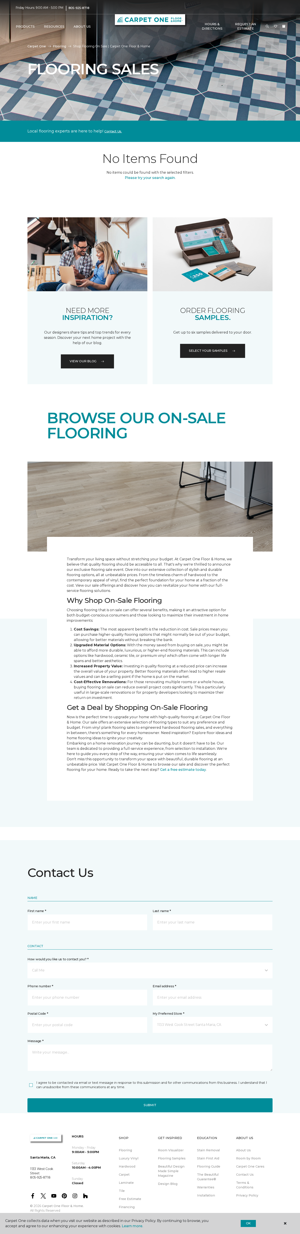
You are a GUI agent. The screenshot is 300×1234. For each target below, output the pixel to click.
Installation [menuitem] (206, 1195)
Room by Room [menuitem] (248, 1158)
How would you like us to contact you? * (58, 959)
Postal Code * (37, 1013)
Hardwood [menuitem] (127, 1166)
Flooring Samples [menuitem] (172, 1158)
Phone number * (40, 986)
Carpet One (36, 46)
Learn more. (132, 1226)
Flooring (59, 46)
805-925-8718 (79, 8)
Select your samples (208, 351)
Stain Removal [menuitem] (208, 1150)
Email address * (164, 986)
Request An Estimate (245, 26)
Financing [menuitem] (127, 1207)
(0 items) (283, 26)
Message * (35, 1041)
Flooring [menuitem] (125, 1150)
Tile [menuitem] (122, 1191)
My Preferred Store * (168, 1013)
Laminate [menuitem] (126, 1183)
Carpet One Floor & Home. (63, 1206)
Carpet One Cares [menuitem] (250, 1166)
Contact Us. (113, 131)
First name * (36, 911)
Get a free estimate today (183, 770)
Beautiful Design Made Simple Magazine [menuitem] (171, 1171)
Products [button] (25, 27)
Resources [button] (54, 27)
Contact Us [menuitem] (245, 1175)
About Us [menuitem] (243, 1150)
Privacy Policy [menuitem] (247, 1195)
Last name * (162, 911)
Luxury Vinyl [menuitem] (128, 1158)
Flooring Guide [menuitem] (208, 1166)
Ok (248, 1223)
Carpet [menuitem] (124, 1175)
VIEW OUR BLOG (83, 361)
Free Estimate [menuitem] (130, 1199)
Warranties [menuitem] (205, 1187)
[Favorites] (275, 26)
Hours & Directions (212, 26)
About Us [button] (82, 27)
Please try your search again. (150, 178)
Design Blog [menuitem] (167, 1184)
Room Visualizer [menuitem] (171, 1150)
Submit (150, 1105)
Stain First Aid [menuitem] (208, 1158)
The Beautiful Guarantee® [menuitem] (208, 1177)
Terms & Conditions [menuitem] (244, 1185)
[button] (267, 26)
